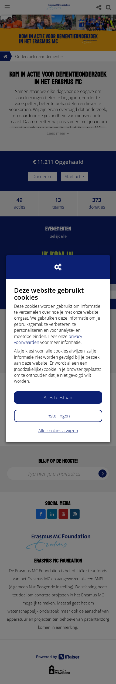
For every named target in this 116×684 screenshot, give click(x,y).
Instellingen (58, 416)
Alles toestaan (58, 397)
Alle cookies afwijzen (58, 431)
